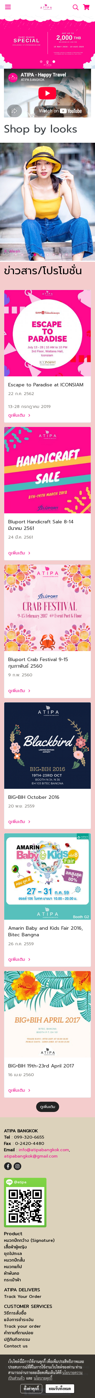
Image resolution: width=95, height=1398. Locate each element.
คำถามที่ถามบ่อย (18, 1333)
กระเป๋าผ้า (12, 1280)
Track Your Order (22, 1296)
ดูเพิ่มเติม (17, 415)
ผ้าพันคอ (11, 1273)
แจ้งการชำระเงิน (19, 1319)
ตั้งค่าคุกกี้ (31, 1388)
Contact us (16, 1346)
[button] (74, 7)
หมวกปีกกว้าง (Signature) (29, 1240)
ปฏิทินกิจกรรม (17, 1339)
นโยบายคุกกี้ (43, 1378)
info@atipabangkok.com (44, 1150)
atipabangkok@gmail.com (31, 1156)
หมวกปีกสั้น (14, 1260)
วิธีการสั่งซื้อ (15, 1313)
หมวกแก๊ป (13, 1266)
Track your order (22, 1326)
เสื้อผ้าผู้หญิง (15, 1247)
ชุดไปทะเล (13, 1253)
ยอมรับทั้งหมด (60, 1388)
